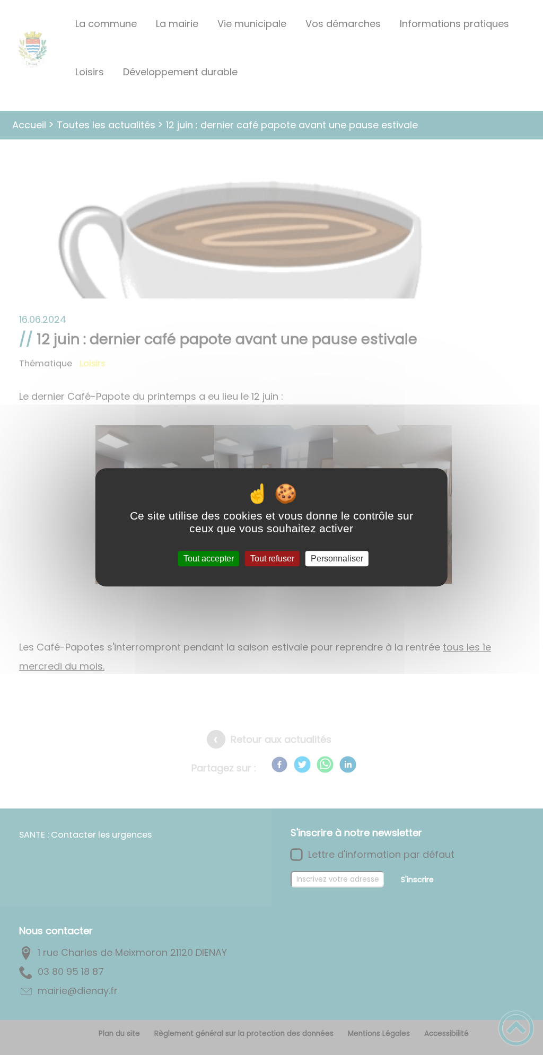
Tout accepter (208, 558)
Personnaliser (337, 558)
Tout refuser (272, 558)
